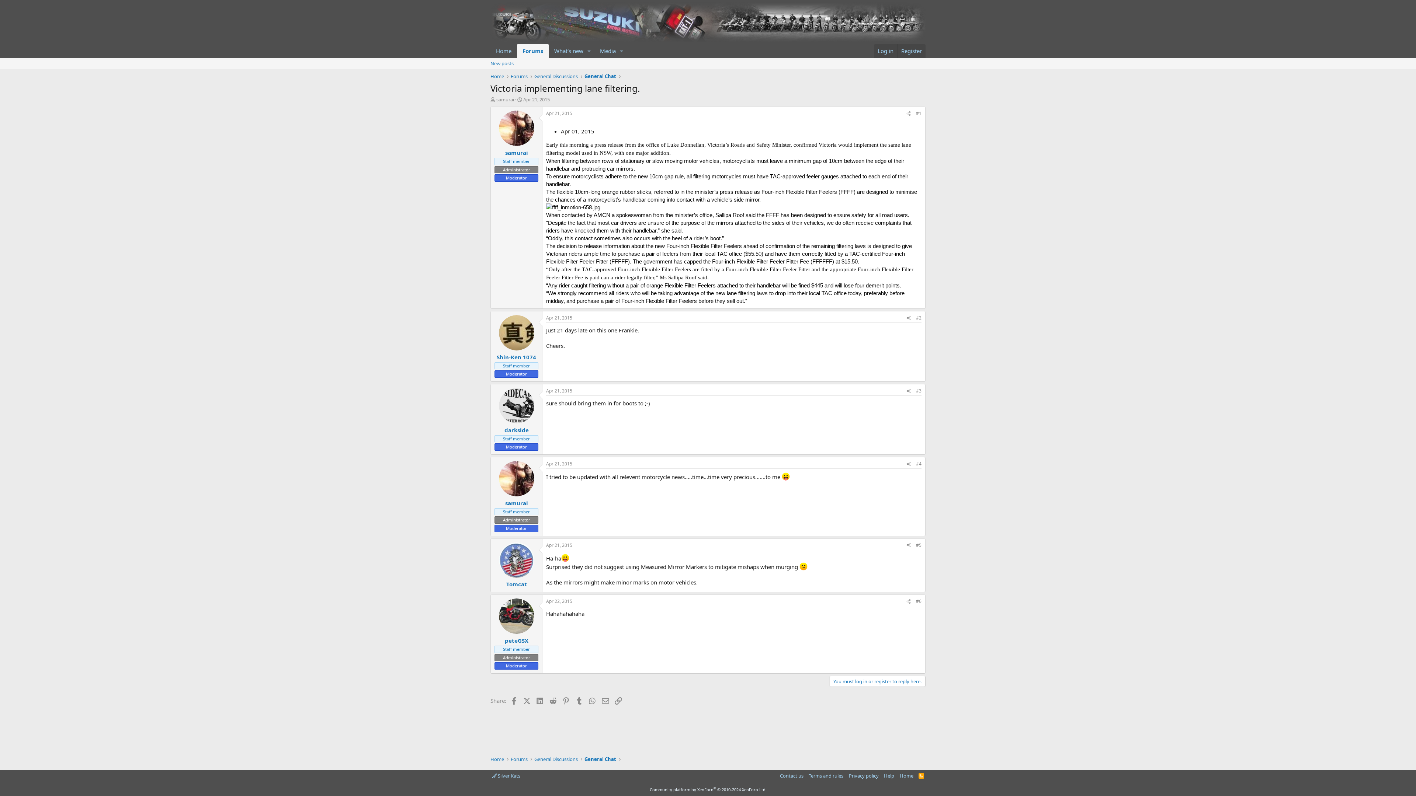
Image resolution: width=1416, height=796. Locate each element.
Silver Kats (508, 775)
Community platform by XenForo (708, 789)
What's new (568, 51)
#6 (919, 601)
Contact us (792, 775)
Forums (533, 51)
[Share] (908, 113)
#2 (919, 318)
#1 (919, 113)
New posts (502, 63)
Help (889, 775)
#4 (919, 464)
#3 (919, 391)
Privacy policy (864, 775)
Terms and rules (826, 775)
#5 (919, 545)
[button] (589, 51)
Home (503, 51)
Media (608, 51)
